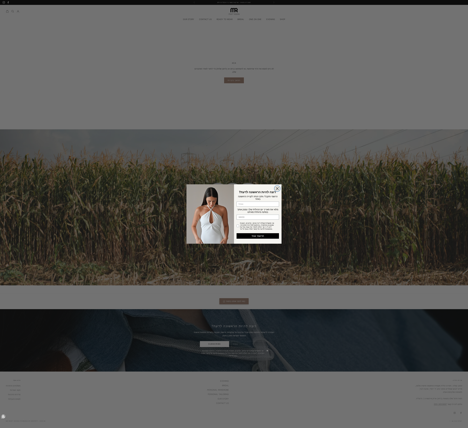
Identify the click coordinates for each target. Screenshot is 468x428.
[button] (3, 416)
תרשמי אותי (258, 236)
